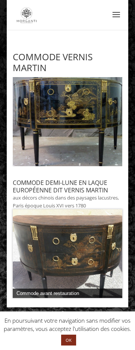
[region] (67, 253)
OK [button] (69, 340)
